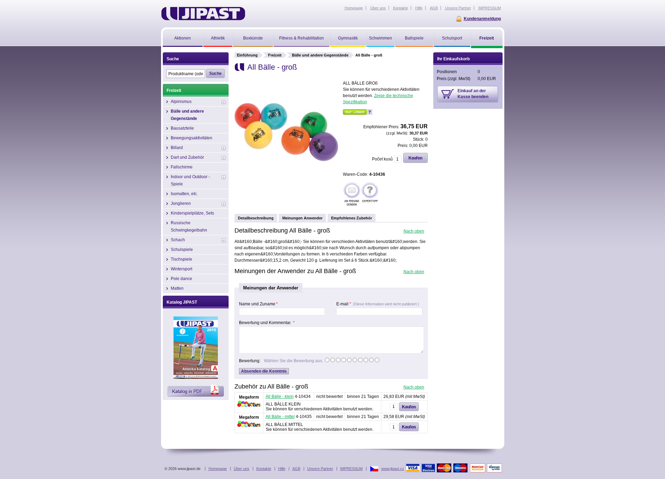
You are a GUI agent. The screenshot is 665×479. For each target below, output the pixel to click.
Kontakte (263, 469)
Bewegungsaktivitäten (191, 138)
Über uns (241, 469)
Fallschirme (182, 167)
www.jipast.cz (392, 469)
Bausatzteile (182, 128)
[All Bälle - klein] (249, 406)
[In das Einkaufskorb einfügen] (415, 161)
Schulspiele (182, 249)
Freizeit (275, 55)
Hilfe (281, 469)
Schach (178, 239)
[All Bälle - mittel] (249, 426)
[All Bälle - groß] (286, 182)
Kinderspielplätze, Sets (192, 213)
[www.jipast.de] (203, 13)
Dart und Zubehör (187, 157)
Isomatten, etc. (184, 193)
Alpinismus (181, 101)
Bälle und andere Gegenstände (320, 55)
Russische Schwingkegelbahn (189, 226)
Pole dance (181, 278)
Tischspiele (181, 259)
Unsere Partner (320, 469)
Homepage (218, 469)
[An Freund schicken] (352, 195)
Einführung (247, 55)
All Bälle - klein (280, 396)
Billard (177, 147)
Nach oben (414, 231)
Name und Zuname (258, 304)
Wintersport (181, 269)
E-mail (377, 304)
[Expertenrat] (370, 195)
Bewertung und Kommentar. (267, 322)
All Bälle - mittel (280, 416)
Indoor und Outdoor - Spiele (190, 180)
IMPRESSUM (351, 469)
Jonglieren (181, 203)
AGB (296, 469)
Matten (177, 288)
